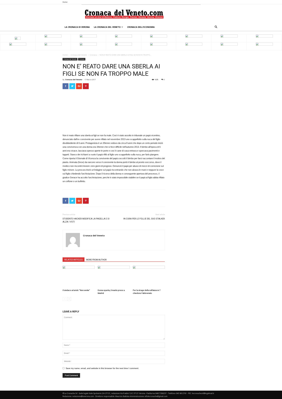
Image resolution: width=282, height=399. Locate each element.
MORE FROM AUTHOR (96, 260)
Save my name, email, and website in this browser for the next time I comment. (102, 368)
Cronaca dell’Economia (141, 27)
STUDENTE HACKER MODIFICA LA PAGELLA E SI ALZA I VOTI (86, 220)
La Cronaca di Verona (77, 27)
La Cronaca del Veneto (107, 27)
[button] (215, 27)
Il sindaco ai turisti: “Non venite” (76, 290)
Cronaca (93, 55)
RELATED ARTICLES (73, 260)
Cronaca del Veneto (78, 55)
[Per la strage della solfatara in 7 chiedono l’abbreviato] (149, 277)
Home (65, 2)
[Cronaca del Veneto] (141, 14)
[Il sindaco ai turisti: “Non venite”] (79, 277)
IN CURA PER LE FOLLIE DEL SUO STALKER (144, 218)
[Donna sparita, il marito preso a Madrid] (114, 277)
